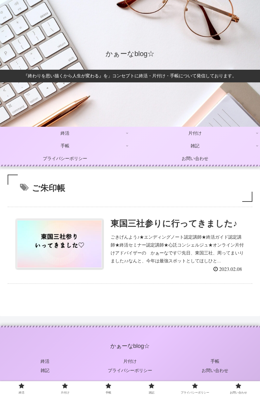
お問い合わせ (215, 370)
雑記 (45, 370)
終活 (45, 361)
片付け (130, 361)
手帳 (215, 361)
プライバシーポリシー (130, 370)
